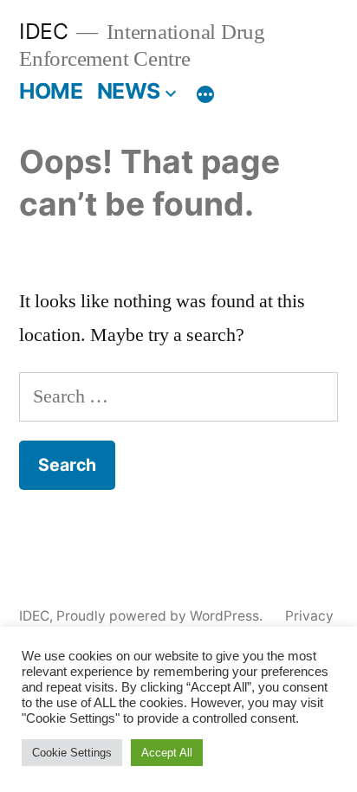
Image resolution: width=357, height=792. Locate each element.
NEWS (128, 91)
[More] (205, 94)
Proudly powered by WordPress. (161, 616)
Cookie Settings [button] (72, 752)
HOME (50, 91)
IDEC (43, 31)
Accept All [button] (166, 752)
